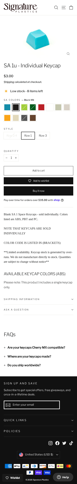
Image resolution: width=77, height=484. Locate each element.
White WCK (66, 107)
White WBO (15, 117)
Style (8, 129)
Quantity (11, 151)
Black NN (15, 107)
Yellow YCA (58, 107)
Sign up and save (21, 383)
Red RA (41, 107)
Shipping (9, 81)
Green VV (32, 107)
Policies (12, 431)
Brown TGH (32, 117)
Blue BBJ (7, 107)
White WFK (49, 107)
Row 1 (28, 135)
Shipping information (22, 299)
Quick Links (15, 420)
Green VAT (24, 107)
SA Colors (19, 100)
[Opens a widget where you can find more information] (63, 477)
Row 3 (43, 135)
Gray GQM (24, 117)
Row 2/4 (12, 135)
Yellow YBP (7, 117)
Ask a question (16, 309)
